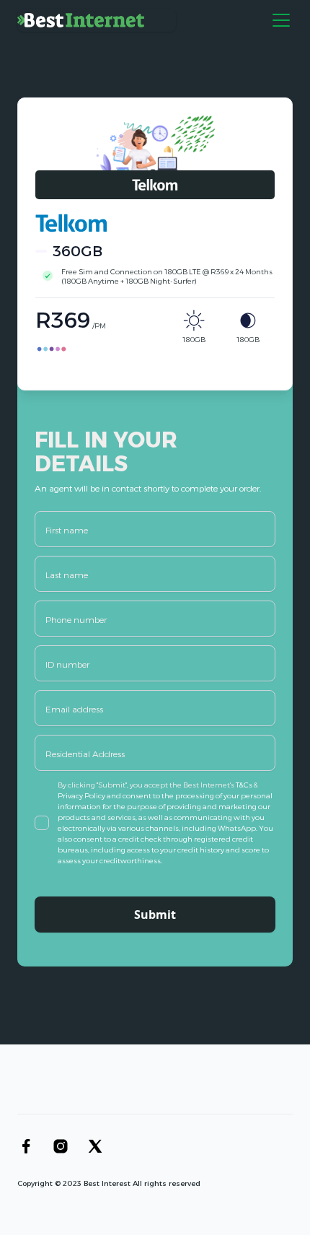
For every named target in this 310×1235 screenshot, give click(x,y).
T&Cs (245, 785)
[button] (278, 20)
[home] (96, 20)
